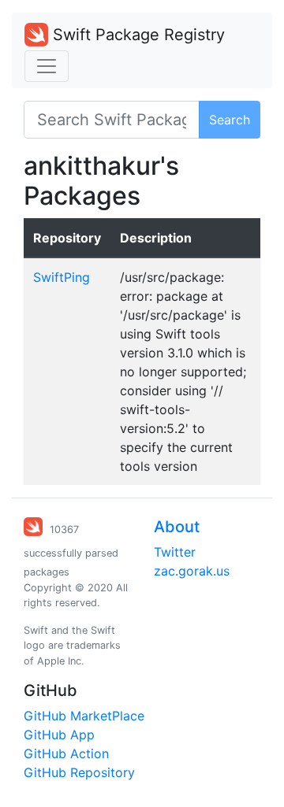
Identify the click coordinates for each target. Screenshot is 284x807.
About (177, 526)
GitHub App (59, 734)
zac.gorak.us (192, 571)
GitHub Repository (79, 772)
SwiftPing (61, 277)
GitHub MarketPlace (84, 716)
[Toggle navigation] (46, 66)
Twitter (175, 552)
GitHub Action (66, 753)
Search (229, 120)
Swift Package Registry (136, 34)
